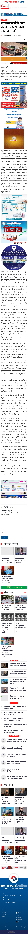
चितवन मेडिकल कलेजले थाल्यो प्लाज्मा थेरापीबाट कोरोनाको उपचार (16, 763)
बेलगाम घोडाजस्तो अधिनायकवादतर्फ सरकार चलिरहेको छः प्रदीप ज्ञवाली (20, 560)
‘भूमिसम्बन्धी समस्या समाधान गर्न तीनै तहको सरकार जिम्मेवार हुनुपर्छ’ (20, 860)
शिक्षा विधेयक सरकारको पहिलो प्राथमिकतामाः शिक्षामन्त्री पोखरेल (18, 664)
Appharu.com (19, 929)
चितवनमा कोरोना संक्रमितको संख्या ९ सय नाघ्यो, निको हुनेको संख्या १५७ (17, 778)
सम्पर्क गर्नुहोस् (4, 914)
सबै (25, 544)
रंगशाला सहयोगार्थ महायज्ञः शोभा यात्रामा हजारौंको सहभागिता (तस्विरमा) (17, 748)
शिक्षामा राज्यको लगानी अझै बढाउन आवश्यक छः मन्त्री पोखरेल (18, 689)
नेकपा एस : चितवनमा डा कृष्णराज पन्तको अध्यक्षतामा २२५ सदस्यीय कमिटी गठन (17, 740)
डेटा (2, 920)
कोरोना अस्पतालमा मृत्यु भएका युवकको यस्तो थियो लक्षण (16, 755)
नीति (2, 918)
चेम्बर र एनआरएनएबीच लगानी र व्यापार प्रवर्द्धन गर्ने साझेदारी (7, 560)
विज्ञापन (3, 916)
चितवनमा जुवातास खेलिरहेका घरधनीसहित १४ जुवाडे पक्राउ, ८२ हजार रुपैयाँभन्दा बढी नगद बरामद (7, 651)
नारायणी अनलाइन (7, 35)
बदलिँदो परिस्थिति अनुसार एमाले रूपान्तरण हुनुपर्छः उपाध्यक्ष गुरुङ (18, 672)
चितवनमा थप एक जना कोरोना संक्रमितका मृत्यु (14, 770)
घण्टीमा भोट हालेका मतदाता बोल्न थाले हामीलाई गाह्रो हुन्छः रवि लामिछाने (18, 681)
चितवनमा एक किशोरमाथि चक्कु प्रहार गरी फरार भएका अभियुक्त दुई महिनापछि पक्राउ (20, 627)
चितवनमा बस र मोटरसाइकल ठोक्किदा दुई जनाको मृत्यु (20, 608)
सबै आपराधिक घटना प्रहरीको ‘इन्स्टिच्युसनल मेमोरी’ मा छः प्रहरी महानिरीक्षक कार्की (7, 579)
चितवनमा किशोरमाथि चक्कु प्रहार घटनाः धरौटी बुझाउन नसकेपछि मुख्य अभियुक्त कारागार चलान (7, 628)
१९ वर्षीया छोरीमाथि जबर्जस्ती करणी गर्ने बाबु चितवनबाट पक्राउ (7, 608)
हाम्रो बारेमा (4, 912)
